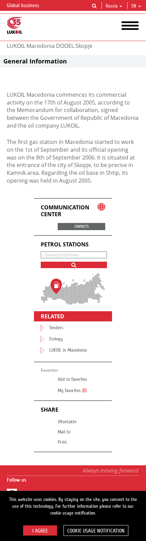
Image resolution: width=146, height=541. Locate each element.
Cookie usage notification (96, 531)
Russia (111, 6)
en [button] (134, 6)
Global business (23, 5)
